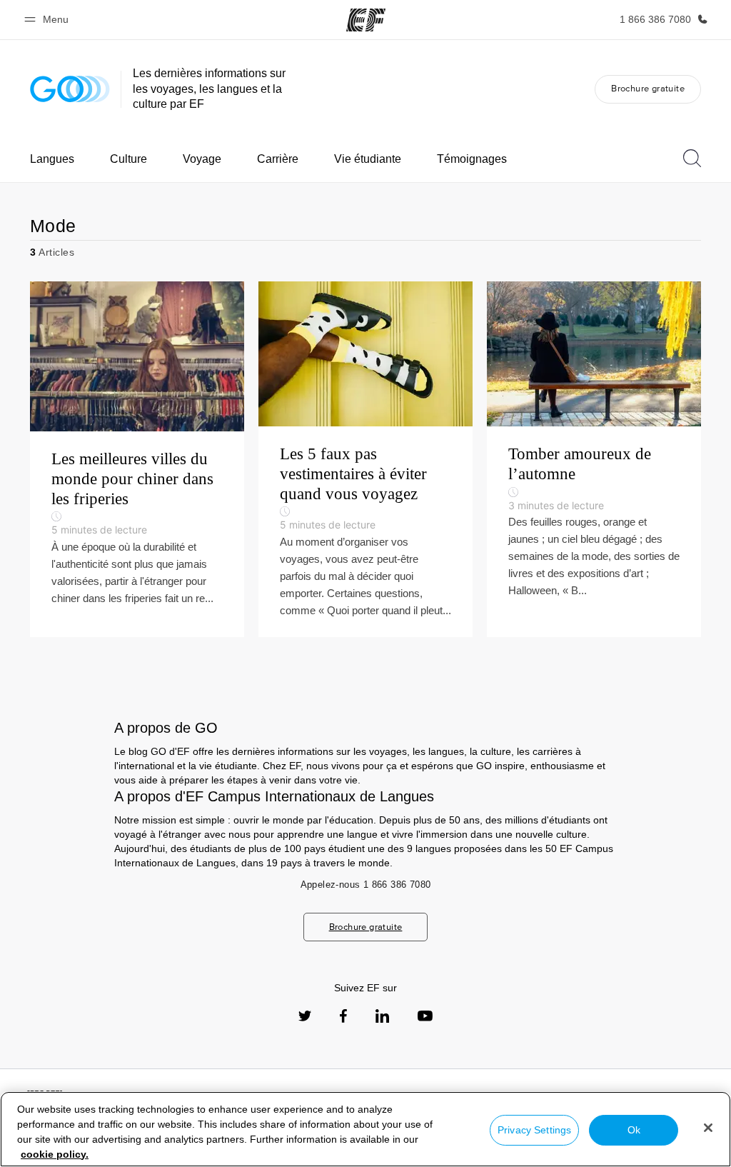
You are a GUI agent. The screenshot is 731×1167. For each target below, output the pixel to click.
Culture (128, 159)
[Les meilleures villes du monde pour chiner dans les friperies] (137, 458)
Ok (633, 1130)
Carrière (277, 159)
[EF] (365, 20)
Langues (52, 159)
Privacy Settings (534, 1130)
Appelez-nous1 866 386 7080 (366, 884)
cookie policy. (55, 1154)
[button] (48, 19)
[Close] (708, 1127)
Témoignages (472, 159)
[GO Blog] (70, 89)
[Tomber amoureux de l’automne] (594, 458)
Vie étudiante (367, 159)
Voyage (202, 159)
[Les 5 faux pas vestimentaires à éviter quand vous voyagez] (365, 458)
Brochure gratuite (648, 88)
